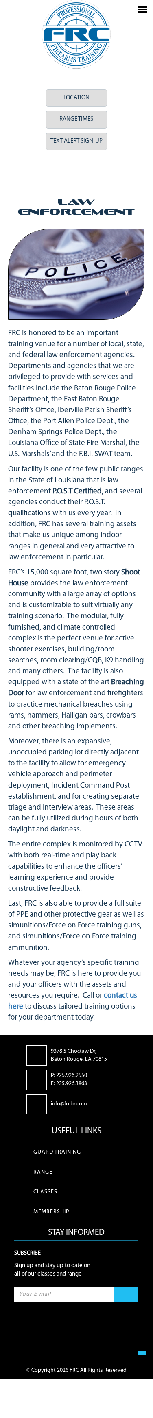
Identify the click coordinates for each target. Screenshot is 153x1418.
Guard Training (57, 1152)
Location (76, 98)
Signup (126, 1294)
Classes (45, 1192)
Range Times (76, 119)
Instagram (89, 173)
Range (42, 1172)
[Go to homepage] (76, 34)
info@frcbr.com (69, 1104)
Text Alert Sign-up (76, 141)
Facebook (63, 173)
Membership (51, 1212)
